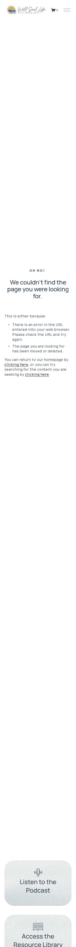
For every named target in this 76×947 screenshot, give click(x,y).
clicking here (16, 364)
